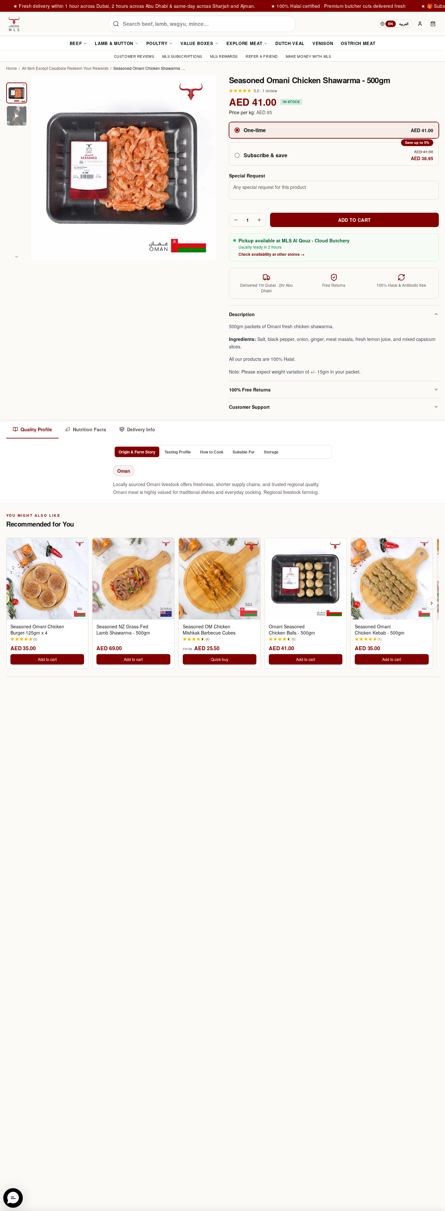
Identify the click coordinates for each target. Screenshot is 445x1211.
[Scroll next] (432, 603)
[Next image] (16, 256)
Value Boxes (196, 43)
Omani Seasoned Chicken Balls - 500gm (292, 629)
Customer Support (249, 407)
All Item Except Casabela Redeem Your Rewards (65, 68)
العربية (404, 23)
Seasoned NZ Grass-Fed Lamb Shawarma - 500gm (123, 629)
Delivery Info (141, 429)
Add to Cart (354, 220)
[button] (334, 154)
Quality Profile (36, 429)
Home (11, 68)
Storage (271, 452)
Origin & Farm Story (137, 452)
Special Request (247, 175)
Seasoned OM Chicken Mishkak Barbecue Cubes (209, 629)
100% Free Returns (250, 389)
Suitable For (244, 452)
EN (390, 23)
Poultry (157, 43)
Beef (76, 43)
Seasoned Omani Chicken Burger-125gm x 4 (37, 629)
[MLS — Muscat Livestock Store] (14, 24)
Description (242, 314)
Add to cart (47, 659)
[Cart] (433, 24)
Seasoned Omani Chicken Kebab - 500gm (380, 629)
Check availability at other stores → (271, 254)
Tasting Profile (178, 452)
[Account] (420, 24)
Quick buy (219, 659)
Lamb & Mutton (114, 43)
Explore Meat (244, 43)
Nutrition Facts (89, 429)
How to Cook (211, 452)
